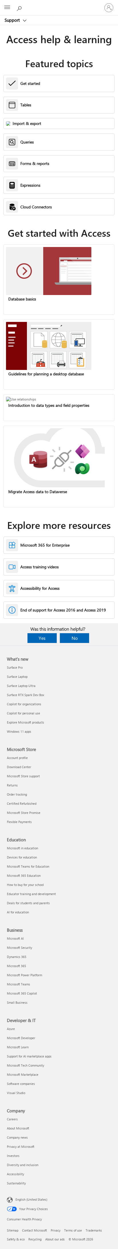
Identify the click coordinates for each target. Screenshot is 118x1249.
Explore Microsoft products (25, 722)
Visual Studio (16, 1093)
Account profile (17, 758)
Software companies (21, 1083)
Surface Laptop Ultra (21, 686)
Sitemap (12, 1230)
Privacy (55, 1230)
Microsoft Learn (18, 1047)
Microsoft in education (22, 848)
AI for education (18, 912)
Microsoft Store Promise (23, 812)
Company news (17, 1137)
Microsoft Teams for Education (28, 866)
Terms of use (73, 1230)
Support (13, 20)
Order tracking (17, 794)
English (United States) (31, 1199)
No (75, 638)
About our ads (55, 1239)
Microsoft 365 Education (24, 875)
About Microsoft (18, 1128)
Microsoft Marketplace (22, 1074)
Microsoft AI (15, 938)
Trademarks (94, 1230)
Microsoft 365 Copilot (22, 993)
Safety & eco (16, 1239)
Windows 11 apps (19, 731)
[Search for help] (20, 7)
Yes (42, 638)
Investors (13, 1156)
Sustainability (16, 1183)
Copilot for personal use (23, 713)
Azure (11, 1029)
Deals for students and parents (28, 903)
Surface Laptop (17, 676)
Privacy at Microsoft (20, 1146)
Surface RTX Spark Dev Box (25, 695)
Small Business (17, 1002)
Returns (12, 785)
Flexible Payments (19, 822)
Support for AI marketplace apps (29, 1056)
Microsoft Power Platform (24, 975)
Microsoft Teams (18, 984)
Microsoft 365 (16, 966)
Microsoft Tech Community (25, 1065)
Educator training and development (31, 894)
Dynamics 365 (16, 957)
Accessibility (15, 1174)
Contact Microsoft (34, 1230)
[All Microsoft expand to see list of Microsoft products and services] (7, 8)
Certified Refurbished (21, 803)
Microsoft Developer (21, 1038)
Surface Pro (15, 667)
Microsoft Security (19, 947)
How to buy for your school (25, 885)
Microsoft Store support (23, 776)
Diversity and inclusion (22, 1165)
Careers (12, 1119)
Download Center (19, 767)
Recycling (35, 1239)
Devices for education (22, 857)
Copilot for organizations (24, 704)
